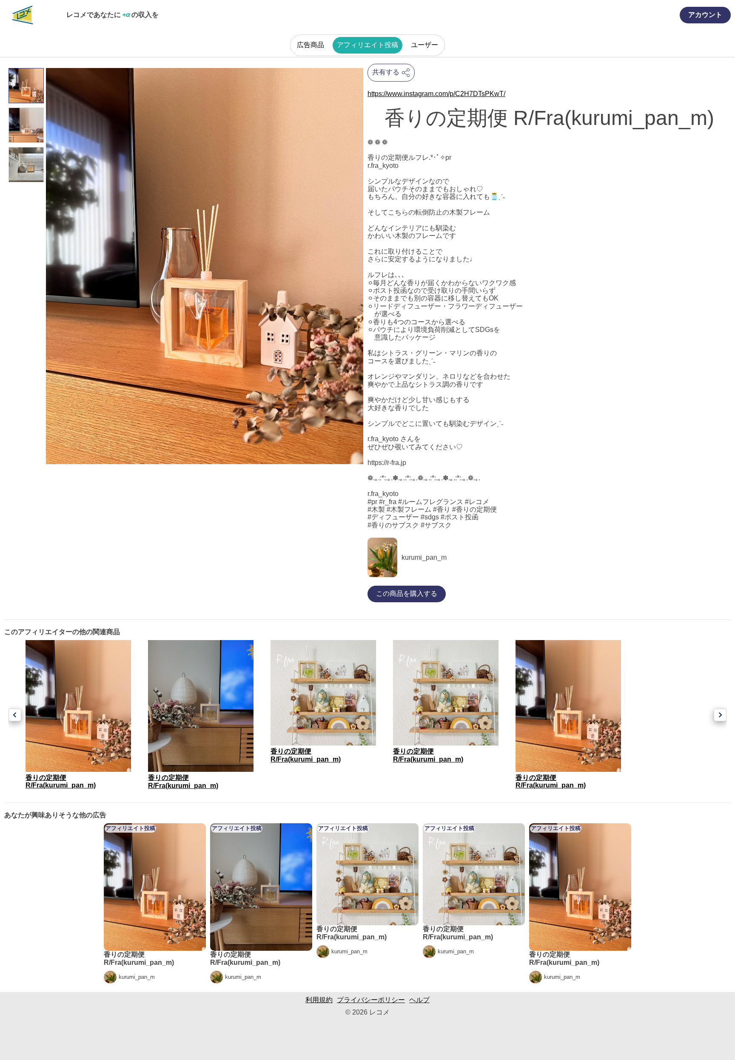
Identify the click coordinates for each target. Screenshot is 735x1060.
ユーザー (424, 44)
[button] (15, 715)
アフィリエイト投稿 (367, 44)
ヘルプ (419, 999)
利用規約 (319, 999)
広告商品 (310, 44)
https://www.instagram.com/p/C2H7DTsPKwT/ (436, 93)
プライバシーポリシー (371, 999)
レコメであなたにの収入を (112, 14)
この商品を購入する (406, 593)
